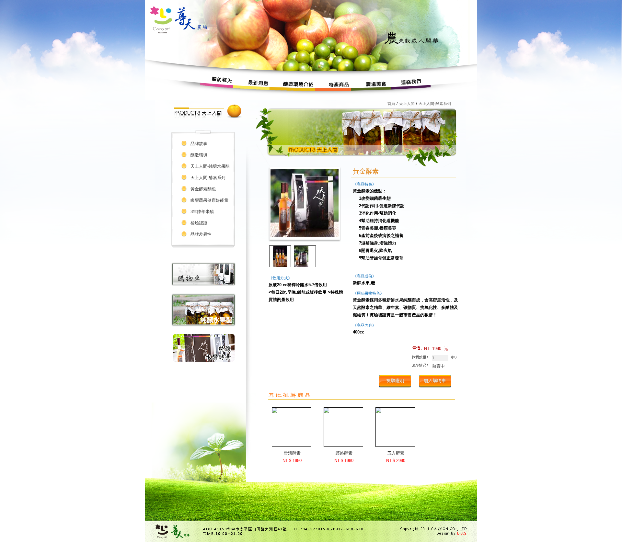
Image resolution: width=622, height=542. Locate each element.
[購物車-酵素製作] (203, 284)
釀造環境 (198, 154)
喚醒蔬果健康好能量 (209, 200)
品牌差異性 (201, 234)
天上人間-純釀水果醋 (210, 166)
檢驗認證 (198, 222)
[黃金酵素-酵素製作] (305, 235)
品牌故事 (198, 143)
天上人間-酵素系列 (207, 177)
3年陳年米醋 (202, 211)
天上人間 (407, 103)
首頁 (391, 103)
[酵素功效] (203, 325)
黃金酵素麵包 (203, 188)
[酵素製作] (204, 360)
